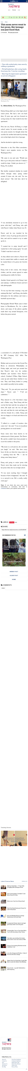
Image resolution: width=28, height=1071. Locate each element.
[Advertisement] (14, 13)
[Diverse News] (14, 10)
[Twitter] (22, 17)
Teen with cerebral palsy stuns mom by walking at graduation (14, 65)
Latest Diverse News (7, 881)
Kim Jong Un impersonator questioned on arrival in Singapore (14, 75)
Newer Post (14, 571)
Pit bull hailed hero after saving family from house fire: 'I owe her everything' (14, 70)
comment (3, 488)
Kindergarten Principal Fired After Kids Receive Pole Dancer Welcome (14, 839)
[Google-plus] (17, 17)
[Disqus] (14, 609)
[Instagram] (14, 17)
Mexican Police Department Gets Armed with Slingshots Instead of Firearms (13, 547)
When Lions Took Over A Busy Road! (16, 901)
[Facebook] (9, 17)
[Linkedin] (11, 17)
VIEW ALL (24, 881)
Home (14, 579)
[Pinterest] (19, 17)
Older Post (14, 575)
